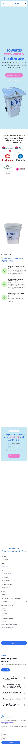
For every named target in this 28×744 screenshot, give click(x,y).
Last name (3, 563)
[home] (6, 4)
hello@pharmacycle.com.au (7, 722)
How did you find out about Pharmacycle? (11, 598)
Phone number (4, 577)
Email (2, 570)
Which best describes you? (7, 605)
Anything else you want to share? (9, 624)
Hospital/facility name (6, 584)
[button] (16, 4)
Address (3, 591)
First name (3, 556)
